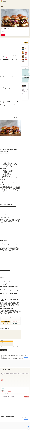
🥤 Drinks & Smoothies (26, 79)
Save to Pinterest (6, 321)
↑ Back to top (27, 396)
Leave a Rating (6, 323)
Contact (2, 381)
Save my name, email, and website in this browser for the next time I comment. (10, 347)
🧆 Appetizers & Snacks (26, 75)
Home (2, 3)
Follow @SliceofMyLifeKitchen (6, 389)
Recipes (2, 380)
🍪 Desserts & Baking (26, 77)
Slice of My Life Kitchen (23, 97)
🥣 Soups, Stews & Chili (26, 73)
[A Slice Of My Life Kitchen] (3, 1)
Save (4, 34)
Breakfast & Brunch (12, 3)
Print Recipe (15, 321)
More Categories (25, 3)
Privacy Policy (3, 382)
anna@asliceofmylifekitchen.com (6, 391)
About (2, 379)
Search (26, 42)
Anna (3, 33)
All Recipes (6, 3)
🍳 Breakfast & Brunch (26, 70)
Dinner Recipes (18, 3)
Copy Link (15, 323)
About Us (2, 6)
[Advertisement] (10, 45)
